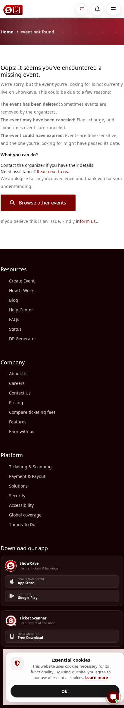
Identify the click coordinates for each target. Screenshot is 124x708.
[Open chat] (113, 697)
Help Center (21, 310)
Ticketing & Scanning (30, 466)
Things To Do (22, 524)
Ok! (65, 691)
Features (17, 422)
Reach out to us (52, 171)
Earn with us (21, 431)
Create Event (22, 281)
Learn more (96, 677)
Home (7, 32)
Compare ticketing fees (32, 412)
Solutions (18, 486)
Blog (13, 300)
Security (17, 495)
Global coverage (25, 515)
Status (15, 329)
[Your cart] (81, 9)
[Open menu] (113, 9)
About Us (18, 373)
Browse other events (42, 202)
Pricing (16, 402)
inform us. (86, 221)
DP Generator (22, 339)
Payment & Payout (27, 476)
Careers (17, 383)
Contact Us (20, 393)
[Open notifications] (97, 9)
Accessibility (21, 505)
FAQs (14, 319)
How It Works (22, 290)
